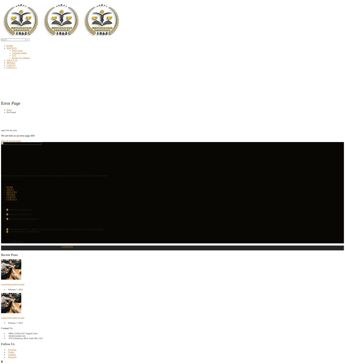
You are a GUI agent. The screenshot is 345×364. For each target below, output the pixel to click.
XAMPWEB (67, 247)
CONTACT (11, 67)
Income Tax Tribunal (21, 58)
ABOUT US (12, 60)
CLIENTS (10, 65)
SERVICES (11, 48)
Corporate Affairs (19, 53)
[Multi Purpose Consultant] (21, 37)
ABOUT (10, 189)
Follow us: (6, 249)
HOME (9, 46)
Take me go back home (11, 141)
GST (14, 55)
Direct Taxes (17, 50)
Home (9, 110)
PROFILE (10, 63)
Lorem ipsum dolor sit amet (12, 284)
